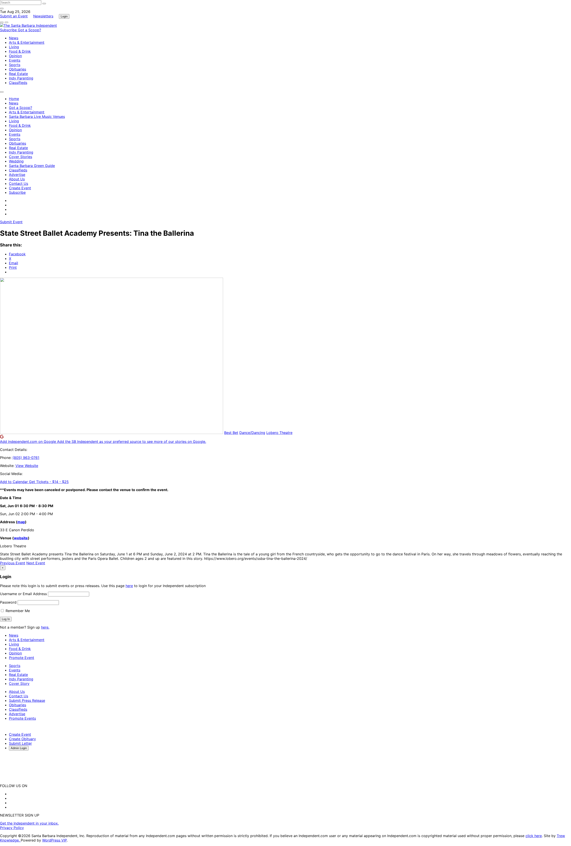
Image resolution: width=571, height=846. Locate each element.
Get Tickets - (49, 481)
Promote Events (22, 718)
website (21, 538)
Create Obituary (22, 739)
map (21, 522)
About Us (17, 179)
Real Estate (18, 73)
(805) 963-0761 (25, 457)
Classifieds (18, 82)
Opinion (15, 56)
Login (64, 16)
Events (14, 60)
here (129, 585)
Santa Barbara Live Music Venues (37, 116)
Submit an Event (14, 16)
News (13, 38)
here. (45, 627)
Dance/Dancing (252, 432)
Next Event (35, 563)
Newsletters (43, 16)
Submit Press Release (27, 700)
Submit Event (11, 222)
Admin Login (19, 748)
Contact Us (18, 183)
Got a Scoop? (29, 30)
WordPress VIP (54, 840)
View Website (26, 465)
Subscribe (9, 30)
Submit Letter (20, 743)
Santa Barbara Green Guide (32, 165)
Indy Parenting (21, 78)
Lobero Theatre (279, 432)
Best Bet (231, 432)
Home (14, 98)
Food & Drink (20, 51)
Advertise (17, 174)
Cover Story (19, 683)
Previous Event (12, 563)
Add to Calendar (14, 481)
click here (533, 835)
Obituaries (17, 69)
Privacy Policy (12, 827)
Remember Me (17, 610)
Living (14, 47)
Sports (14, 65)
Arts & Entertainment (26, 42)
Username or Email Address (23, 594)
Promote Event (21, 657)
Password (8, 602)
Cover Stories (20, 156)
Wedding (16, 161)
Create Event (20, 188)
